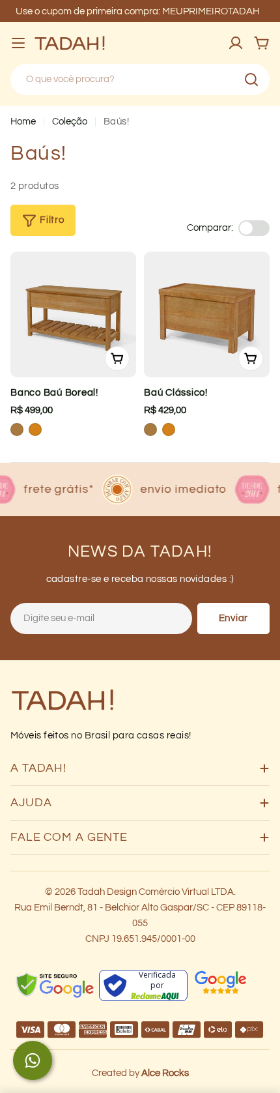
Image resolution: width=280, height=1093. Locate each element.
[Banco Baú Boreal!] (73, 314)
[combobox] (140, 79)
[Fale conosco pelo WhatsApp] (32, 1060)
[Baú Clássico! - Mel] (168, 429)
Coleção (69, 121)
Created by (140, 1073)
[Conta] (236, 43)
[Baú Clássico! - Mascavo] (150, 429)
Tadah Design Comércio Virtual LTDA (155, 892)
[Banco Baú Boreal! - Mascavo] (16, 429)
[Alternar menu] (18, 43)
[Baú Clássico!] (207, 314)
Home (23, 121)
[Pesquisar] (251, 79)
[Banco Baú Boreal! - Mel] (35, 429)
